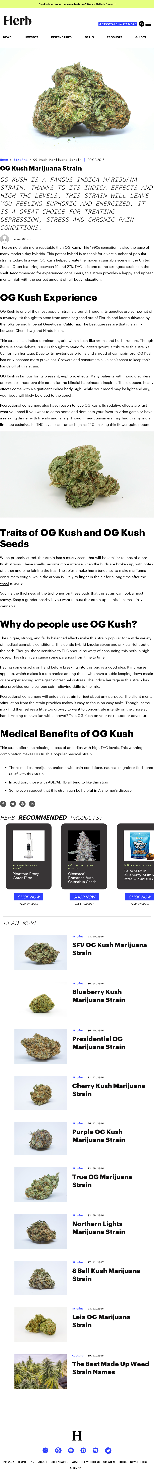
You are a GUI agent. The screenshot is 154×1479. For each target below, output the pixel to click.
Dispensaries (61, 37)
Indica (77, 747)
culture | (79, 1355)
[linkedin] (32, 804)
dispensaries (59, 1461)
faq (31, 1461)
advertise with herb (118, 24)
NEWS (7, 37)
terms (22, 1461)
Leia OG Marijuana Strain (101, 1321)
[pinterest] (22, 804)
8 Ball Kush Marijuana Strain (106, 1275)
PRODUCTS (114, 37)
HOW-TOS (31, 37)
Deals (89, 37)
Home (4, 160)
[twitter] (13, 804)
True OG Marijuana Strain (102, 1181)
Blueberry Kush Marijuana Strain (98, 996)
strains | (79, 936)
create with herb (115, 1461)
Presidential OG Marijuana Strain (98, 1043)
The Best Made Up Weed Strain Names (110, 1368)
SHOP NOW (29, 896)
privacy (8, 1461)
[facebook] (3, 804)
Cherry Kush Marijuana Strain (108, 1090)
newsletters (139, 1461)
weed (4, 583)
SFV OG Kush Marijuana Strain (109, 949)
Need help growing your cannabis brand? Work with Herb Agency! (77, 3)
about (42, 1461)
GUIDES (140, 37)
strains (21, 160)
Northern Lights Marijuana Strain (98, 1228)
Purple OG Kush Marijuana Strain (98, 1136)
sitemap (75, 1467)
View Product (28, 903)
